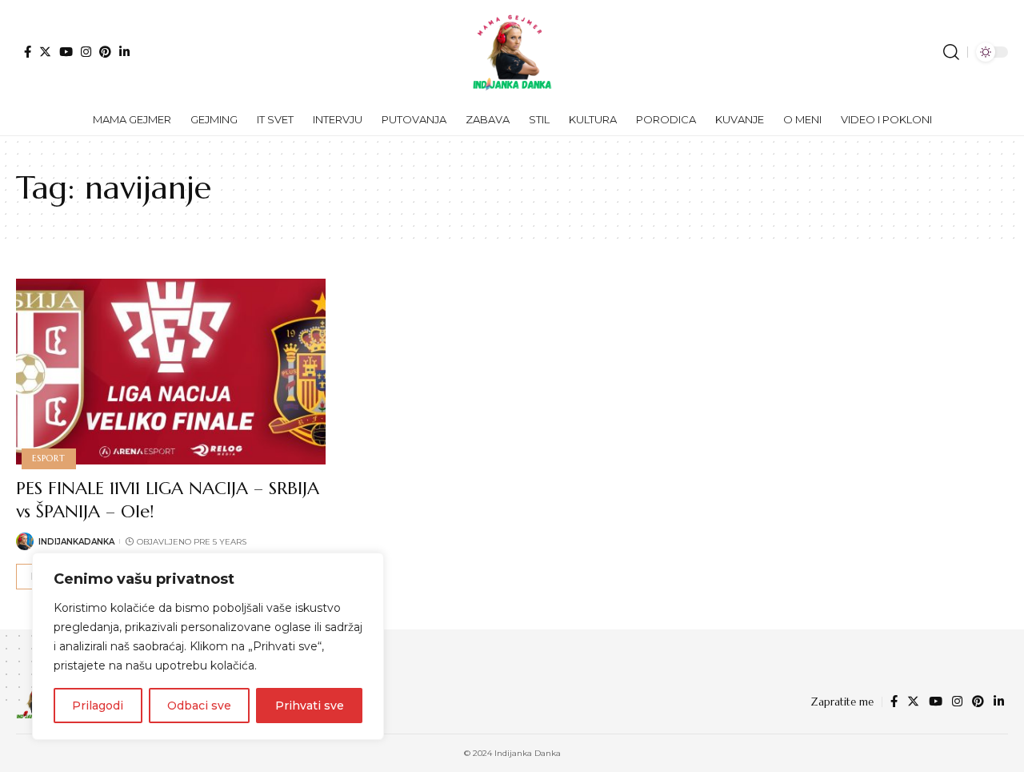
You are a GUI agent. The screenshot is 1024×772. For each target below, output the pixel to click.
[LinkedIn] (124, 52)
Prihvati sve (309, 705)
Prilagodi (97, 705)
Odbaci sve (199, 705)
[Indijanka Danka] (512, 52)
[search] (951, 52)
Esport (49, 458)
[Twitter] (45, 52)
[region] (208, 646)
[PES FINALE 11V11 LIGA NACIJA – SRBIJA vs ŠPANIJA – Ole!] (171, 371)
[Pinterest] (105, 52)
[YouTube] (66, 52)
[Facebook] (27, 52)
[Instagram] (86, 52)
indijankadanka (76, 542)
